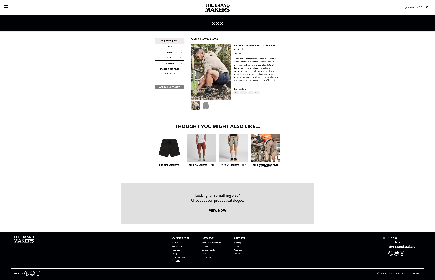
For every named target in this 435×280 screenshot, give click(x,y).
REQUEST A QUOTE (169, 41)
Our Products (180, 237)
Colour (169, 47)
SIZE (169, 58)
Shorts (214, 39)
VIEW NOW (217, 210)
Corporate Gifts (178, 257)
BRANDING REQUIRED (169, 69)
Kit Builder (176, 261)
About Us (208, 237)
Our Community (208, 249)
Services (239, 237)
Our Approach (207, 246)
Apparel (175, 242)
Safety (174, 253)
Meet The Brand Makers (211, 242)
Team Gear (176, 249)
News (204, 253)
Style (169, 52)
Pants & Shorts (199, 39)
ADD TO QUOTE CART (169, 87)
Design (236, 246)
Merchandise (177, 246)
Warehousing (239, 249)
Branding (237, 242)
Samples (237, 253)
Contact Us (206, 257)
